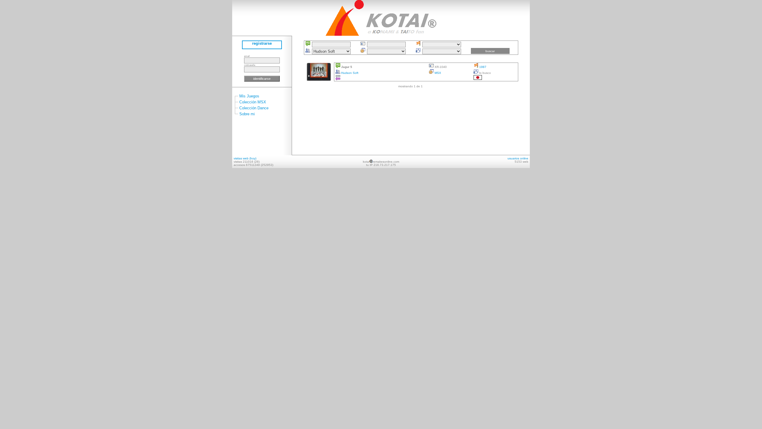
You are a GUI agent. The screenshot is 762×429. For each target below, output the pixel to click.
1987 (482, 67)
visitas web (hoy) (245, 158)
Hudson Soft (349, 72)
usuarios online (518, 158)
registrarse (262, 43)
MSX (437, 72)
